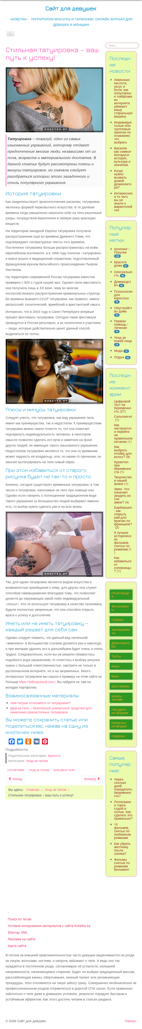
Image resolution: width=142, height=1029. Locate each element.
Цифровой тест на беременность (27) (122, 406)
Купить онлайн (117, 698)
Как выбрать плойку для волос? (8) (123, 451)
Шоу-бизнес (120, 686)
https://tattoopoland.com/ (37, 681)
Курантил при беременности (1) (122, 466)
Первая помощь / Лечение (121, 324)
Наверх (130, 1020)
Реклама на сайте (21, 939)
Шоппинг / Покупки (122, 250)
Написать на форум (118, 724)
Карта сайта (17, 945)
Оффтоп (118, 736)
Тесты (116, 656)
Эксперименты (120, 631)
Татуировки (15, 770)
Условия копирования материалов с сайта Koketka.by (49, 925)
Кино (115, 676)
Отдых (119, 357)
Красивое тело (64, 770)
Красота (54, 755)
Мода (118, 350)
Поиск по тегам (19, 919)
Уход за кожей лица (123, 339)
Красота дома (120, 264)
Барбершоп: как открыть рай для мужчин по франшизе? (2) (123, 517)
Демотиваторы (120, 644)
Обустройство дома (123, 309)
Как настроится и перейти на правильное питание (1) (123, 433)
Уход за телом (37, 760)
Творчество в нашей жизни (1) (123, 480)
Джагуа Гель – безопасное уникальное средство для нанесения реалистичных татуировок (51, 710)
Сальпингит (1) (123, 418)
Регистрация (120, 595)
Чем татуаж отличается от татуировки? (40, 702)
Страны (117, 619)
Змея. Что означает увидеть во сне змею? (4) (122, 495)
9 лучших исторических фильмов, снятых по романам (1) (123, 542)
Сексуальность (123, 273)
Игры (115, 666)
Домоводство (122, 283)
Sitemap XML (18, 932)
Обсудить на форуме (119, 711)
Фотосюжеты (120, 608)
